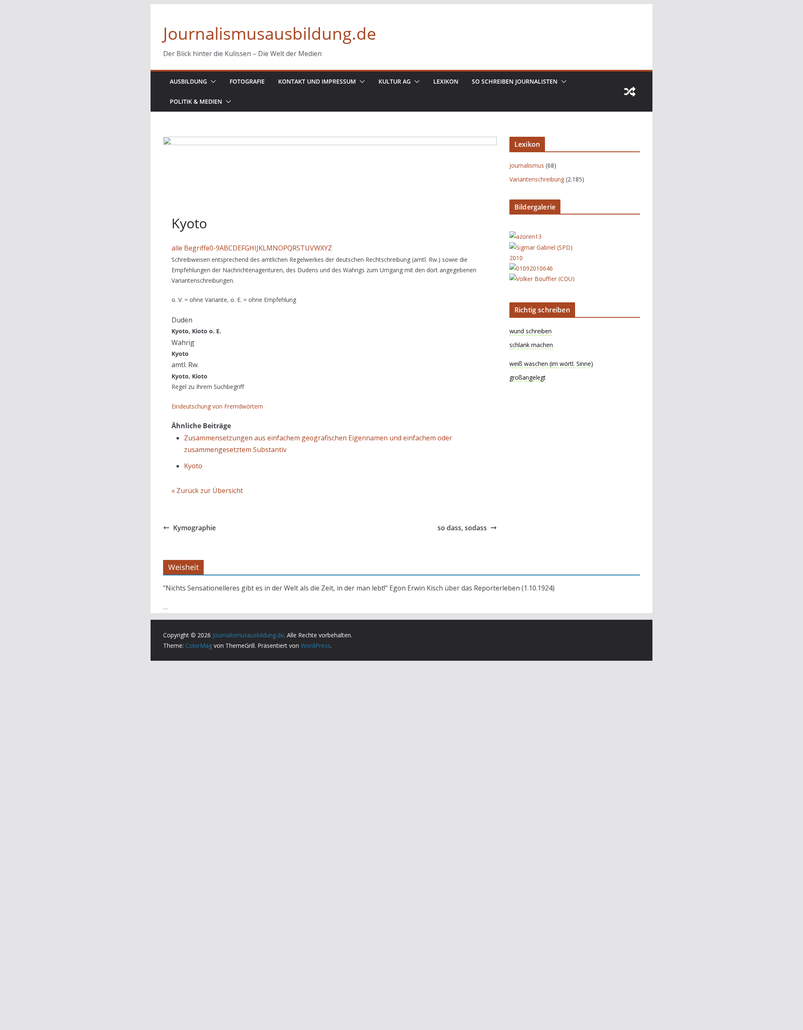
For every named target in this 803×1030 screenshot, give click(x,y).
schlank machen (531, 345)
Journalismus (526, 165)
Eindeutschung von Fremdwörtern (217, 406)
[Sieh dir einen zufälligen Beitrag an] (630, 92)
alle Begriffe (190, 248)
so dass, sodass (462, 527)
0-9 (215, 248)
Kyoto (193, 465)
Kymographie (194, 527)
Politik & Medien (196, 101)
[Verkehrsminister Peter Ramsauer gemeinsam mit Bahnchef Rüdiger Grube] (531, 268)
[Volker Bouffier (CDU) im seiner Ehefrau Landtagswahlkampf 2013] (542, 279)
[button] (211, 81)
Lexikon (445, 81)
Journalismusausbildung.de (269, 33)
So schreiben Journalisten (514, 81)
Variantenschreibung (536, 179)
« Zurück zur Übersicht (207, 490)
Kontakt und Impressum (317, 81)
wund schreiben (530, 331)
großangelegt (527, 377)
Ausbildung (188, 81)
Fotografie (247, 81)
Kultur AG (394, 81)
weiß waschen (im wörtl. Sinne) (551, 364)
